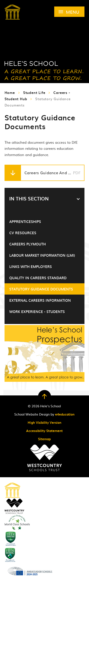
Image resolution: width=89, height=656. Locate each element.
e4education (65, 414)
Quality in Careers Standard (38, 277)
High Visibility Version (44, 422)
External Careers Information (40, 300)
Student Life (34, 92)
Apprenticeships (25, 221)
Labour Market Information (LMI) (42, 255)
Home (10, 92)
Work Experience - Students (37, 311)
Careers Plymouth (27, 244)
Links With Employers (30, 266)
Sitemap (44, 439)
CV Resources (22, 232)
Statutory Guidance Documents (41, 289)
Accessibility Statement (44, 430)
